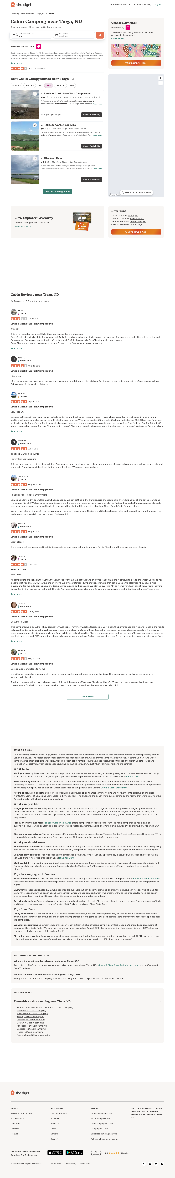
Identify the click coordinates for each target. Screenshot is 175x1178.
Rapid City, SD (137, 225)
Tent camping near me (101, 1113)
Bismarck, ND (137, 218)
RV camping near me (100, 1118)
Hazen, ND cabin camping (30, 1032)
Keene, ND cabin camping (30, 1016)
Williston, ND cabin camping (31, 1010)
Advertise (55, 1118)
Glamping (60, 85)
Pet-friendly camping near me (105, 1139)
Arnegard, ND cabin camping (32, 1026)
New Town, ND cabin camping (32, 1013)
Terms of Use (85, 1164)
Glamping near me (99, 1129)
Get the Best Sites (118, 4)
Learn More (117, 38)
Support (54, 1139)
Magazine (15, 1134)
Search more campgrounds (138, 192)
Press (53, 1129)
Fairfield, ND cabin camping (31, 1019)
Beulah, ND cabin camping (30, 1023)
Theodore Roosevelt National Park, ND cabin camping (45, 1007)
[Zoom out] (160, 83)
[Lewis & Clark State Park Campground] (57, 104)
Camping (15, 14)
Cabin (48, 85)
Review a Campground (21, 1113)
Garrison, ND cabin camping (31, 1029)
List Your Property (141, 4)
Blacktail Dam (18, 569)
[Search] (100, 35)
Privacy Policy (70, 1164)
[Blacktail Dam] (57, 169)
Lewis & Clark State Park (114, 788)
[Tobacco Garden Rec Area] (57, 136)
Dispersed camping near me (104, 1134)
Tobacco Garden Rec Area (25, 454)
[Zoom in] (160, 78)
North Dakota (27, 14)
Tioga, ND (40, 14)
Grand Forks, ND (138, 221)
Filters (18, 85)
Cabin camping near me (102, 1123)
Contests (15, 1129)
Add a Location (17, 1118)
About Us (55, 1123)
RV (40, 85)
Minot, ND (133, 215)
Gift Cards (15, 1123)
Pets (72, 85)
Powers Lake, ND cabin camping (33, 1035)
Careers (54, 1134)
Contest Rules (55, 1164)
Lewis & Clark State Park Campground (32, 324)
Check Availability (91, 115)
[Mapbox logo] (114, 194)
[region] (136, 135)
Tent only (29, 85)
